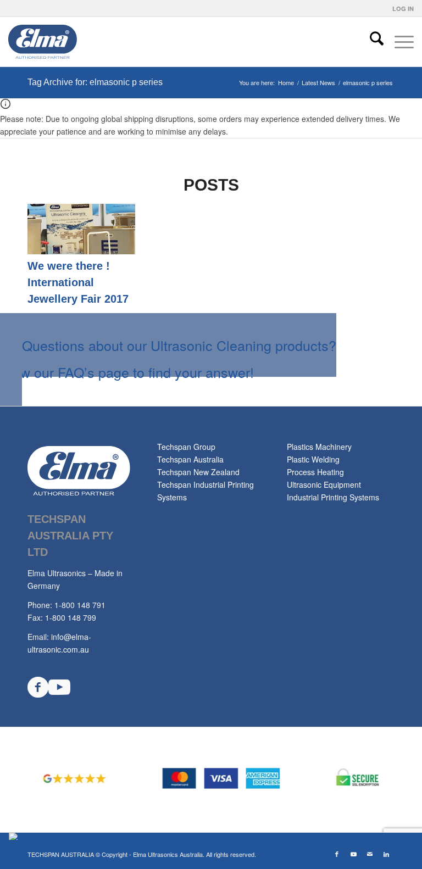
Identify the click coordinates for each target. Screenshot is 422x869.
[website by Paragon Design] (14, 836)
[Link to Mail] (370, 853)
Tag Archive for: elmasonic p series (95, 82)
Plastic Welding (313, 459)
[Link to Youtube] (353, 853)
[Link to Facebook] (337, 853)
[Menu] (399, 41)
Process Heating (315, 471)
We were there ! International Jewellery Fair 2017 (78, 282)
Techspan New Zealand (198, 471)
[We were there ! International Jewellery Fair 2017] (81, 251)
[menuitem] (400, 8)
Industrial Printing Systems (333, 497)
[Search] (371, 41)
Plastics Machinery (319, 446)
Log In (403, 8)
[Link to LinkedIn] (386, 853)
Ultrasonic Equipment (324, 484)
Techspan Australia (190, 459)
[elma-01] (74, 41)
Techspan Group (186, 446)
